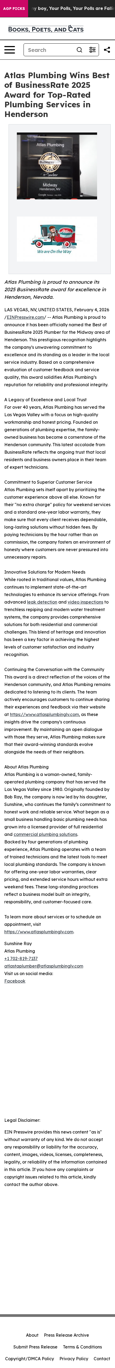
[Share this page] (107, 49)
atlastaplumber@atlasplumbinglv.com (43, 966)
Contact (102, 1358)
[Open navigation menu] (9, 49)
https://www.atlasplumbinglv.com (44, 714)
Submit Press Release (35, 1347)
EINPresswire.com (25, 317)
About (32, 1335)
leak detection (42, 602)
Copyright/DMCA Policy (29, 1358)
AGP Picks (14, 8)
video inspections (85, 602)
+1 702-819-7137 (21, 958)
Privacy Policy (73, 1358)
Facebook (14, 981)
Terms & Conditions (82, 1347)
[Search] (79, 50)
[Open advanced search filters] (92, 50)
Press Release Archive (66, 1335)
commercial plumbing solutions (45, 834)
